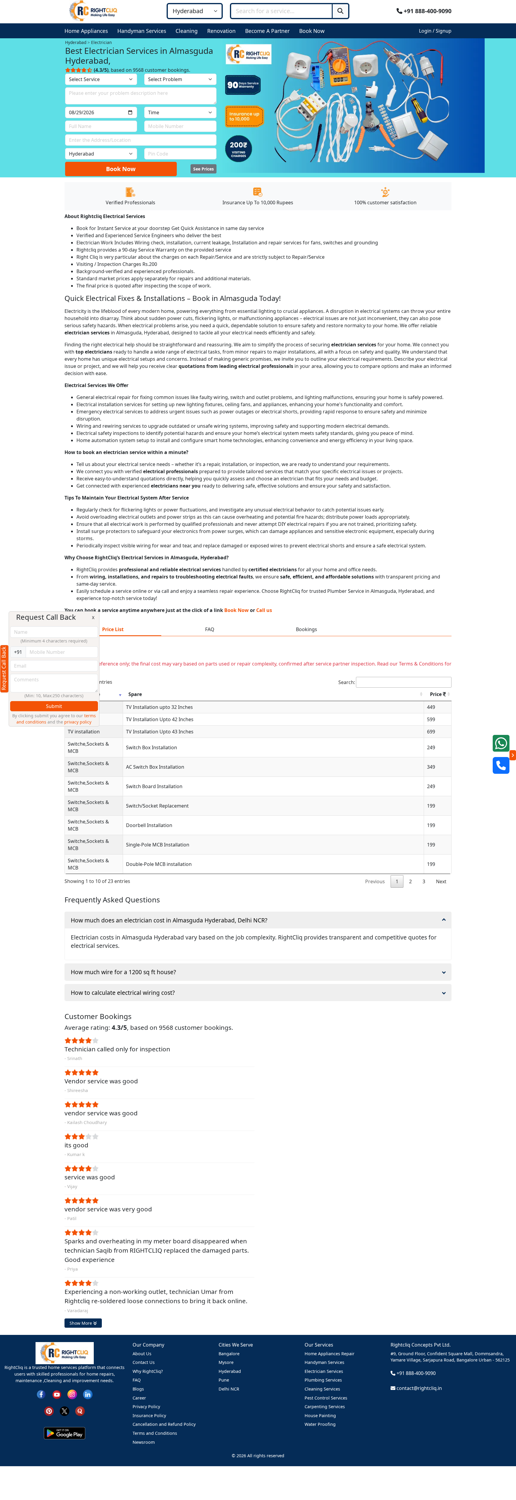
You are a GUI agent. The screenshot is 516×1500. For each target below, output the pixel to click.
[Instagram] (72, 1394)
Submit (54, 706)
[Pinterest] (49, 1411)
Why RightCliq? (148, 1371)
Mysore (226, 1362)
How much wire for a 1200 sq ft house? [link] (123, 972)
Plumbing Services (323, 1380)
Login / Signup (435, 31)
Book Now (121, 169)
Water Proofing (320, 1424)
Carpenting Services (325, 1406)
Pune (224, 1380)
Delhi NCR (229, 1389)
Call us (264, 610)
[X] (64, 1411)
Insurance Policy (149, 1415)
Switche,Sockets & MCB (88, 747)
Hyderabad (230, 1371)
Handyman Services (324, 1362)
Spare (135, 694)
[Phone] (501, 765)
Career (139, 1398)
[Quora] (80, 1411)
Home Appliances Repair (329, 1353)
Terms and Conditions (155, 1433)
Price (436, 694)
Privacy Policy (146, 1406)
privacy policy (77, 722)
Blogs (138, 1389)
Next (441, 881)
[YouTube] (57, 1394)
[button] (87, 31)
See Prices (203, 169)
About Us (142, 1353)
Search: (346, 682)
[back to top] (501, 1473)
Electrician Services (324, 1371)
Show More (81, 1323)
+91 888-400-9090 (427, 11)
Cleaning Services (322, 1389)
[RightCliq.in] (93, 10)
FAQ (137, 1380)
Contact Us (144, 1362)
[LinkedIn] (88, 1394)
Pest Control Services (326, 1398)
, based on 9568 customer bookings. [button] (142, 70)
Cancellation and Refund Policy (164, 1424)
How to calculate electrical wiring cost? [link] (123, 993)
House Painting (320, 1415)
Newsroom (144, 1442)
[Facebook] (41, 1394)
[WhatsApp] (501, 743)
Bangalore (229, 1353)
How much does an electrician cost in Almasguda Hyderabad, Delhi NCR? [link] (169, 920)
